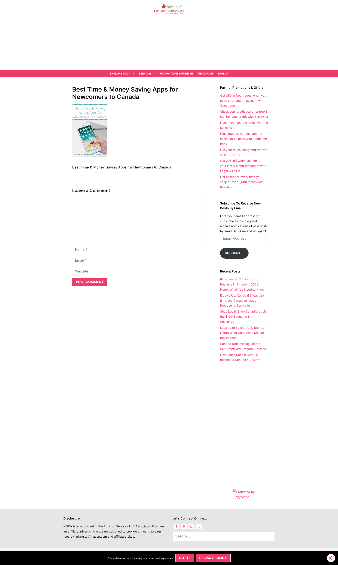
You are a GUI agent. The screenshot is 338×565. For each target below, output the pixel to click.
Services (145, 73)
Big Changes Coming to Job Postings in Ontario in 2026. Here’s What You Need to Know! (242, 284)
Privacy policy (213, 558)
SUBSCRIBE (234, 253)
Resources (206, 73)
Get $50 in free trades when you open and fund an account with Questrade (243, 101)
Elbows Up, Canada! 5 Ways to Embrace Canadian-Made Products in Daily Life (242, 300)
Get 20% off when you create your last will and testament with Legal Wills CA (243, 166)
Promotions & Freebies (177, 73)
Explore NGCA (120, 73)
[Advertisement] (169, 43)
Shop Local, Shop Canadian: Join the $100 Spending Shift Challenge (243, 316)
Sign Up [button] (223, 73)
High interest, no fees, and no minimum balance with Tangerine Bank (243, 139)
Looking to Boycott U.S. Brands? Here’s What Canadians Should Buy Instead (243, 333)
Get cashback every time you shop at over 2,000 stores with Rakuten (242, 182)
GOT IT (184, 558)
